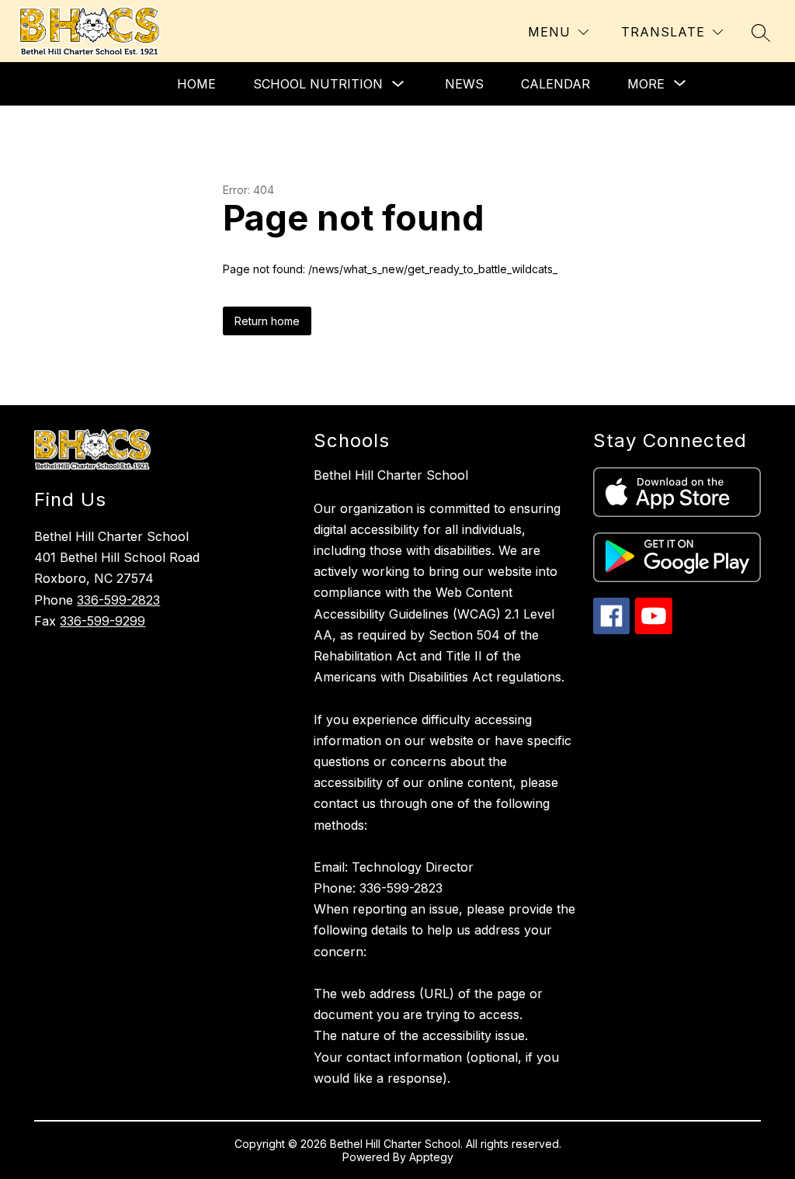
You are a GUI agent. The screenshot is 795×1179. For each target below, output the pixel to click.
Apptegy (431, 1156)
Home (196, 84)
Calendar (555, 84)
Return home (267, 321)
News (464, 84)
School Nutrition (318, 84)
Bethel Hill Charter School (391, 475)
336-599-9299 (102, 621)
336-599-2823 (118, 600)
